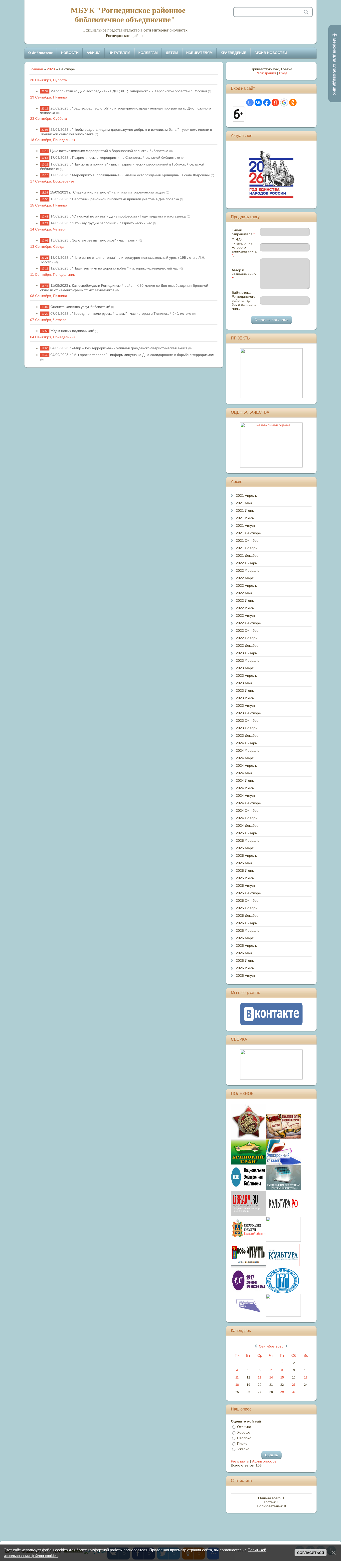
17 (306, 1377)
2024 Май (244, 773)
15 (282, 1377)
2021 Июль (245, 518)
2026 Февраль (247, 930)
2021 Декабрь (247, 556)
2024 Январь (246, 743)
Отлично (244, 1427)
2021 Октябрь (247, 540)
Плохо (242, 1444)
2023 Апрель (246, 676)
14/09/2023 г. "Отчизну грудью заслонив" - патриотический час (101, 223)
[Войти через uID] (250, 102)
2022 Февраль (247, 570)
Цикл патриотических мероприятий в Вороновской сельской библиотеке (109, 151)
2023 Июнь (245, 690)
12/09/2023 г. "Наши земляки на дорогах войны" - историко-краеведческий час (114, 268)
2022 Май (244, 593)
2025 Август (245, 886)
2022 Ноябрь (246, 638)
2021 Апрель (246, 496)
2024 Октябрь (247, 810)
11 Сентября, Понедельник (52, 274)
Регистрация (266, 73)
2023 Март (244, 668)
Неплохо (244, 1438)
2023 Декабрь (247, 736)
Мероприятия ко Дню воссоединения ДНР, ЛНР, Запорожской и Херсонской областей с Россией (128, 91)
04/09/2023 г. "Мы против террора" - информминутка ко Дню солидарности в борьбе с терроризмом (132, 355)
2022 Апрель (246, 586)
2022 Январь (246, 563)
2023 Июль (245, 698)
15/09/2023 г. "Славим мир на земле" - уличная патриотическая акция (107, 192)
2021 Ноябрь (246, 548)
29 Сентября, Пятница (48, 97)
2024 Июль (245, 788)
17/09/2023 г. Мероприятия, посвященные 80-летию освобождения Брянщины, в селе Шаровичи (130, 175)
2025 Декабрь (247, 916)
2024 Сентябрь (248, 803)
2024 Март (244, 758)
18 (237, 1384)
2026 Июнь (245, 960)
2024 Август (245, 796)
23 (294, 1384)
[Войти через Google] (284, 102)
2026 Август (245, 976)
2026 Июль (245, 968)
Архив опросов (264, 1461)
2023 (51, 69)
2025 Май (244, 863)
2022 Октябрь (247, 630)
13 (259, 1377)
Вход (283, 73)
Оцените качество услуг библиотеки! (80, 307)
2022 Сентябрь (248, 623)
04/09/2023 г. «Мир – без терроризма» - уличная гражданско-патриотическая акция (118, 348)
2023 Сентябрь (248, 713)
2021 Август (245, 526)
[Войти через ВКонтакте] (258, 102)
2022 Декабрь (247, 646)
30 (294, 1392)
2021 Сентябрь (248, 533)
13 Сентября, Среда (47, 246)
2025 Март (244, 848)
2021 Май (244, 503)
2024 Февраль (247, 750)
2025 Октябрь (247, 900)
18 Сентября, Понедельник (52, 140)
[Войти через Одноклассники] (293, 102)
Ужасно (243, 1449)
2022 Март (244, 578)
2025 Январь (246, 833)
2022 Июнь (245, 600)
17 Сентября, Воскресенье (52, 181)
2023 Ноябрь (246, 728)
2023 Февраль (247, 660)
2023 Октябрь (247, 720)
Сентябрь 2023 (271, 1346)
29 (282, 1392)
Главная (36, 69)
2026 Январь (246, 923)
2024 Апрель (246, 766)
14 (271, 1377)
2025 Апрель (246, 856)
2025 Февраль (247, 840)
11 (237, 1377)
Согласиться (310, 1553)
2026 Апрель (246, 946)
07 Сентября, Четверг (48, 320)
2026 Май (244, 953)
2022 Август (245, 616)
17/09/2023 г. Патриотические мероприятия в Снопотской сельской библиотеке (115, 158)
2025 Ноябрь (246, 908)
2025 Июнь (245, 870)
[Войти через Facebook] (267, 102)
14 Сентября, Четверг (48, 229)
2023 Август (245, 706)
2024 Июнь (245, 780)
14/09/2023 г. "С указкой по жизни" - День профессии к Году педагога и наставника (118, 216)
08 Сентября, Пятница (48, 296)
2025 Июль (245, 878)
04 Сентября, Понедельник (52, 337)
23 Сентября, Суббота (48, 118)
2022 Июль (245, 608)
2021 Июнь (245, 510)
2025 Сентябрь (248, 893)
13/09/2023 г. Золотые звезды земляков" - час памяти (94, 240)
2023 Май (244, 683)
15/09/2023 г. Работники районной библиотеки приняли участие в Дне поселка (114, 199)
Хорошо (243, 1432)
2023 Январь (246, 653)
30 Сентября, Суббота (48, 80)
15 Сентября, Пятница (48, 205)
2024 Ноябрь (246, 818)
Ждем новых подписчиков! (72, 331)
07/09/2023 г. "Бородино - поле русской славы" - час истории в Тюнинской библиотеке (120, 314)
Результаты (240, 1461)
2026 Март (244, 938)
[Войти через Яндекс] (275, 102)
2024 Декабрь (247, 826)
